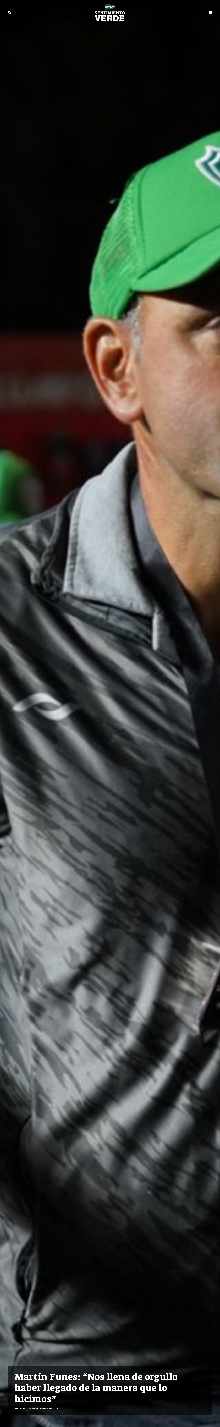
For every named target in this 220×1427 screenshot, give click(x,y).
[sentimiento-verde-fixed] (110, 12)
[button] (9, 12)
